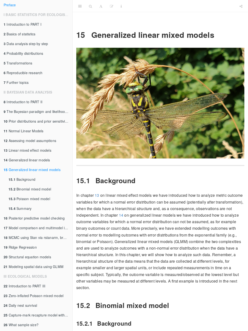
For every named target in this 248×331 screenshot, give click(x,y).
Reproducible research (23, 72)
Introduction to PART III (24, 286)
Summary (19, 208)
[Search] (90, 6)
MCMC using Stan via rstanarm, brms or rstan (38, 237)
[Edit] (111, 6)
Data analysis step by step (26, 43)
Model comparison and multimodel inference (38, 227)
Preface (10, 4)
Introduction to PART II (23, 101)
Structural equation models (27, 256)
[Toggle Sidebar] (80, 6)
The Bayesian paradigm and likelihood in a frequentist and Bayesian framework (38, 111)
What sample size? (21, 324)
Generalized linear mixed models (32, 169)
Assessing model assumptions (30, 140)
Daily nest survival (20, 305)
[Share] (241, 6)
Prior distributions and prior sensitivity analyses (38, 121)
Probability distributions (23, 53)
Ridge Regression (20, 247)
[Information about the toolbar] (121, 6)
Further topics (16, 82)
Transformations (18, 63)
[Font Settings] (101, 6)
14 (121, 215)
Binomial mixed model (29, 189)
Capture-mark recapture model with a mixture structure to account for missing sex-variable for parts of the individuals (38, 315)
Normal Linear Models (24, 130)
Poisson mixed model (29, 198)
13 (97, 195)
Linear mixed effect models (27, 150)
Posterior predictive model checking (34, 218)
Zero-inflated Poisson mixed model (33, 295)
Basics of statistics (19, 34)
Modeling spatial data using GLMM (33, 266)
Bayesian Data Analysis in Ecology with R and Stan (186, 5)
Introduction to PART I (22, 24)
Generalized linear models (27, 160)
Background (21, 179)
